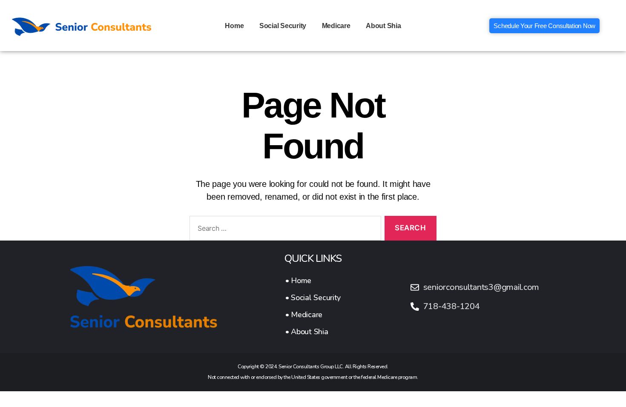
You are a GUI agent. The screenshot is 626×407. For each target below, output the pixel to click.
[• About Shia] (313, 331)
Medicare (336, 25)
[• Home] (313, 280)
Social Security (282, 25)
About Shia (383, 25)
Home (234, 25)
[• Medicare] (313, 314)
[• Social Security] (313, 297)
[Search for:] (283, 230)
